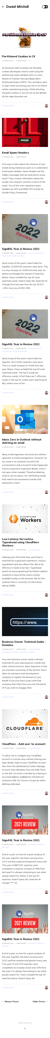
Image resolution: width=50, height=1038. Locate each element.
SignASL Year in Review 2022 (21, 344)
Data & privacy (25, 1023)
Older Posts (39, 1001)
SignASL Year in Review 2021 (21, 840)
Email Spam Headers (15, 152)
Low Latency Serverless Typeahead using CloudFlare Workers (20, 542)
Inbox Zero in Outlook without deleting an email (21, 441)
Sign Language (36, 253)
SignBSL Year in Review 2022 (20, 249)
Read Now (9, 106)
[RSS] (25, 1028)
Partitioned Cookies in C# (18, 56)
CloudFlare (34, 550)
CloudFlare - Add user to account (23, 744)
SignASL (32, 348)
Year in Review (20, 351)
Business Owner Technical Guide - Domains (24, 643)
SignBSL (21, 256)
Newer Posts (11, 1001)
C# (30, 61)
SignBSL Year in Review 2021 (20, 939)
